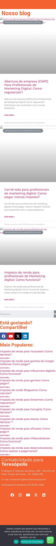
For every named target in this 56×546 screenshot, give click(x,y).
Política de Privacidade (32, 542)
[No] (51, 535)
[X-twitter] (18, 336)
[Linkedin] (25, 336)
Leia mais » (9, 115)
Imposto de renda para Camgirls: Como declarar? (25, 411)
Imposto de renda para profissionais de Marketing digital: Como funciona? (24, 276)
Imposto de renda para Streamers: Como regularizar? (26, 401)
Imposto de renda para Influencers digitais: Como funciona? (28, 372)
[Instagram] (20, 495)
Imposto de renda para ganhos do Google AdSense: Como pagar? (27, 363)
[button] (28, 3)
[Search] (55, 314)
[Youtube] (10, 336)
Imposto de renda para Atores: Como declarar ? (24, 421)
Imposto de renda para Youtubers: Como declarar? (26, 353)
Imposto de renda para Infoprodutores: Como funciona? (25, 440)
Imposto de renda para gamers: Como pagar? (24, 382)
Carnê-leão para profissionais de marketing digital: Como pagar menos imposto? (26, 193)
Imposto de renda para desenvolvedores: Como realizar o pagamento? (26, 449)
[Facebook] (3, 336)
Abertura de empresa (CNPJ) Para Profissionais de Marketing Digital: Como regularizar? (26, 87)
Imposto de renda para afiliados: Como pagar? (25, 430)
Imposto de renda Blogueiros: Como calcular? (23, 392)
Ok (16, 542)
